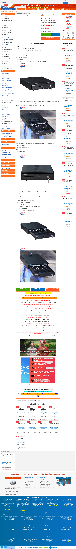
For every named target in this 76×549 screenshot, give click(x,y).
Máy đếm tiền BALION (6, 152)
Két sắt (3, 14)
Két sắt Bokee (4, 47)
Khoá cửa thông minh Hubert (7, 136)
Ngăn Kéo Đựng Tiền (6, 162)
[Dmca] (43, 547)
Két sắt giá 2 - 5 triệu (6, 119)
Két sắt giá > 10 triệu (6, 123)
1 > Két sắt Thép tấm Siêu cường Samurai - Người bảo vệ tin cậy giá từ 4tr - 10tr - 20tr (38, 302)
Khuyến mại (43, 0)
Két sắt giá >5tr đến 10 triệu (7, 121)
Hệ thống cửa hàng (50, 0)
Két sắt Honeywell (5, 36)
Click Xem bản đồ (8, 509)
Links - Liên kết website (29, 481)
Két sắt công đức (5, 105)
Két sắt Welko (4, 63)
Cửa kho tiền (4, 138)
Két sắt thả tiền (5, 98)
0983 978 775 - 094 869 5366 (9, 0)
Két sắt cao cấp (5, 44)
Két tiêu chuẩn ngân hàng (6, 65)
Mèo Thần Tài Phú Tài (6, 168)
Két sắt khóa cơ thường (6, 109)
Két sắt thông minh (5, 73)
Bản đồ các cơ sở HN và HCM (30, 487)
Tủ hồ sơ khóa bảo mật (6, 146)
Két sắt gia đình (67, 9)
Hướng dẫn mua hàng (44, 479)
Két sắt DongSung (5, 56)
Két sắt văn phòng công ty (7, 87)
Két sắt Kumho (5, 61)
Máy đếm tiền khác (5, 157)
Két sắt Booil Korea (5, 23)
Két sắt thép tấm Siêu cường (7, 37)
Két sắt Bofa (4, 25)
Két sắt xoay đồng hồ (6, 128)
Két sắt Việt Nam (5, 16)
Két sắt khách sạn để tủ (6, 80)
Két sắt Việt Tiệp (20, 9)
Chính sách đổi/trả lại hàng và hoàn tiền (47, 487)
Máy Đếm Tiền (4, 148)
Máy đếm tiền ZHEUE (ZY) (6, 154)
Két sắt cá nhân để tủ (6, 82)
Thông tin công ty (29, 477)
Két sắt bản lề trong (5, 126)
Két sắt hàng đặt (5, 95)
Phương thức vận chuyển (44, 481)
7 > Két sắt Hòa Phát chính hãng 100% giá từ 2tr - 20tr (37, 315)
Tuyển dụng (3, 2)
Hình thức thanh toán (28, 479)
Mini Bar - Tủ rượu (5, 173)
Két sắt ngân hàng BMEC (7, 68)
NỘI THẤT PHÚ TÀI (13, 477)
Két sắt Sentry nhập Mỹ (6, 30)
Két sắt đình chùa (5, 104)
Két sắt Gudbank (5, 52)
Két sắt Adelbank (5, 59)
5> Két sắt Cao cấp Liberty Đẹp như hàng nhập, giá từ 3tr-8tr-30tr (37, 310)
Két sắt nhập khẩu (5, 22)
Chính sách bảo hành (44, 482)
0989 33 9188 (22, 0)
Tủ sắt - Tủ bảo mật (6, 141)
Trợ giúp (43, 477)
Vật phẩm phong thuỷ (6, 165)
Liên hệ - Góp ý (27, 482)
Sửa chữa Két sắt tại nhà (6, 176)
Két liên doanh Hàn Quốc (6, 58)
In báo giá (55, 34)
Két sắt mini (41, 9)
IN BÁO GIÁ (38, 289)
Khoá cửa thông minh (6, 130)
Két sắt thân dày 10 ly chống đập (8, 93)
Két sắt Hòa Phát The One (32, 9)
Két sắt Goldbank (5, 66)
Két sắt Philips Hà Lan (6, 29)
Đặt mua (46, 34)
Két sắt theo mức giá (6, 116)
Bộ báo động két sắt (6, 170)
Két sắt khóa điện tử (6, 112)
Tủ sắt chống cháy (5, 144)
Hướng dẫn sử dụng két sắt (45, 484)
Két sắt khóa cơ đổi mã (6, 111)
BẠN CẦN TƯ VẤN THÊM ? (50, 38)
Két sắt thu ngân (5, 107)
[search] (25, 7)
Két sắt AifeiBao (5, 27)
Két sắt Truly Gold (5, 54)
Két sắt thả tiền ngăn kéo (7, 102)
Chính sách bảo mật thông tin (45, 485)
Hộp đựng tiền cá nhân (6, 159)
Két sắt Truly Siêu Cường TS (7, 42)
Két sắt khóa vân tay (6, 114)
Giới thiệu (33, 0)
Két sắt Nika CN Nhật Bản (7, 49)
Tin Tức (38, 0)
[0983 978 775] (5, 547)
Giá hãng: (43, 18)
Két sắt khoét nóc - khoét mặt (8, 100)
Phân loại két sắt (5, 70)
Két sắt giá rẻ (49, 9)
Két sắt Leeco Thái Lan (6, 32)
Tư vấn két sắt (27, 484)
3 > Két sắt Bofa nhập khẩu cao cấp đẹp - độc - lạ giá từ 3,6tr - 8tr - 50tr (37, 306)
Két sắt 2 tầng (4, 97)
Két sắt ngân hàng (5, 89)
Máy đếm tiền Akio (5, 150)
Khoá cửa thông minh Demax (7, 133)
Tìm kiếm (65, 2)
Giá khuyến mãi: (44, 20)
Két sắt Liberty (5, 45)
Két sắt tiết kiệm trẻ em (6, 83)
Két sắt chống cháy (58, 9)
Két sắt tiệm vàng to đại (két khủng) (7, 91)
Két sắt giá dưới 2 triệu (6, 118)
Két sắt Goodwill (5, 51)
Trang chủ (28, 0)
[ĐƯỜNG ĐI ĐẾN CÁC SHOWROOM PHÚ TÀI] (20, 298)
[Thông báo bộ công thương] (53, 547)
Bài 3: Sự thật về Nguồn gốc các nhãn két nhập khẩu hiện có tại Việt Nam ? (38, 325)
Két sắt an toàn (5, 125)
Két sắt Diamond (5, 34)
